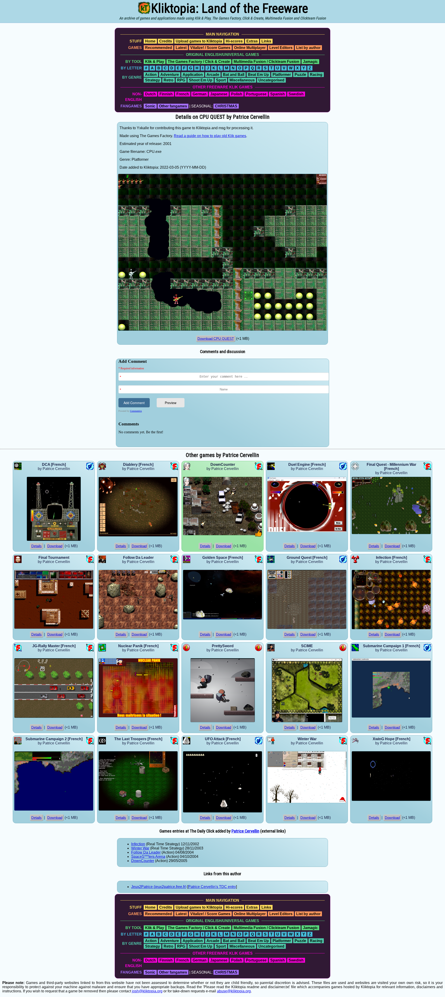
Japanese (218, 94)
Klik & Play (154, 62)
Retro (168, 80)
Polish (236, 94)
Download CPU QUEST (215, 339)
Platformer (282, 75)
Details (36, 546)
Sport (221, 80)
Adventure (169, 75)
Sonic (150, 106)
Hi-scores (234, 41)
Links (266, 41)
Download (54, 546)
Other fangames (173, 106)
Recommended (158, 48)
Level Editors (280, 48)
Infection (138, 844)
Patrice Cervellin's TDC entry (212, 887)
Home (150, 41)
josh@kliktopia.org (147, 991)
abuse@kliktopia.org (234, 991)
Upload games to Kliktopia (199, 41)
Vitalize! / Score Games (210, 48)
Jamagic (310, 62)
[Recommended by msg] (258, 535)
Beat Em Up (258, 75)
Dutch (150, 94)
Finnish (166, 94)
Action (151, 75)
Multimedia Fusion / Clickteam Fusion (266, 62)
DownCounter (142, 861)
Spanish (277, 94)
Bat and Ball (233, 75)
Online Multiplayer (250, 48)
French (182, 94)
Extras (252, 41)
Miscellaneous (242, 80)
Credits (165, 41)
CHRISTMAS (226, 106)
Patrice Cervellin (245, 831)
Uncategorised (271, 80)
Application (193, 75)
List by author (308, 48)
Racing (316, 75)
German (200, 94)
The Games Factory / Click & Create (199, 62)
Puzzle (300, 75)
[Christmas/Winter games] (342, 802)
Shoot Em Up (200, 80)
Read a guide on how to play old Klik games (210, 136)
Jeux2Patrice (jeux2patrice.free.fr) (158, 887)
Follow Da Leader (146, 852)
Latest (181, 48)
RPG (181, 80)
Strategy (152, 80)
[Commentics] (223, 402)
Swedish (296, 94)
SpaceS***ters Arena (148, 857)
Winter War (140, 848)
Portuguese (256, 94)
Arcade (213, 75)
